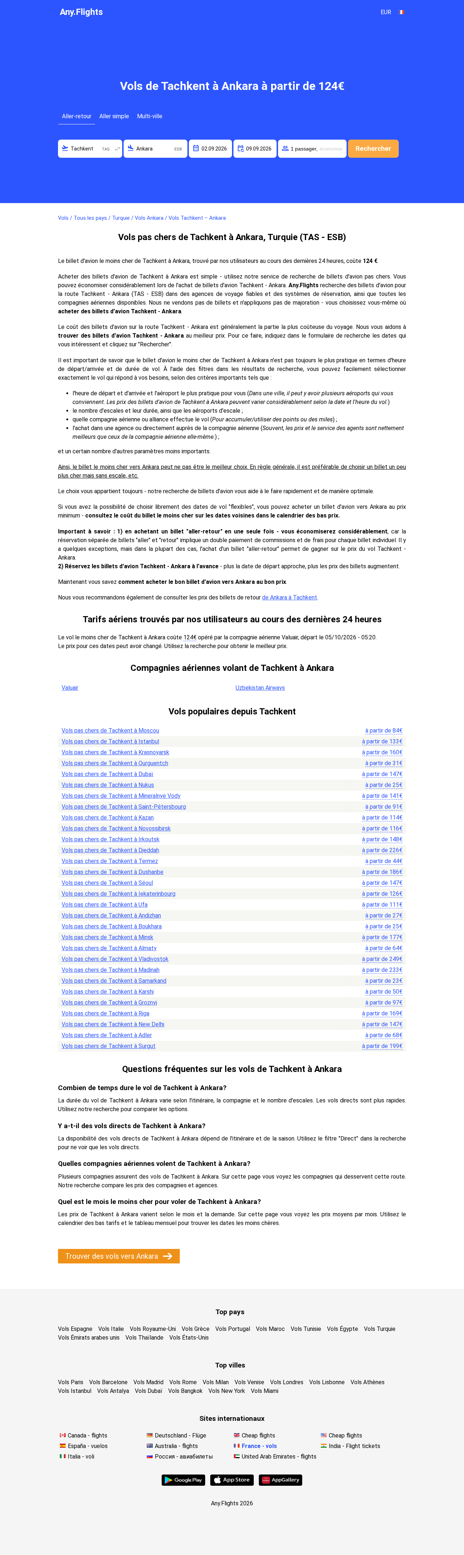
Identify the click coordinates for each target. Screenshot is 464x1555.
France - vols (259, 1446)
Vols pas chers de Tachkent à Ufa (105, 904)
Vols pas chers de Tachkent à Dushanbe (112, 872)
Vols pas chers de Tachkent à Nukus (108, 784)
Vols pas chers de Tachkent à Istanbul (110, 741)
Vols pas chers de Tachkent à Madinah (111, 969)
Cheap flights (258, 1435)
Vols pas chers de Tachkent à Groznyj (109, 1002)
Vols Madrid (148, 1382)
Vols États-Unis (189, 1337)
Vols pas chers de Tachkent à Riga (105, 1013)
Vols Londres (286, 1382)
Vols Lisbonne (327, 1382)
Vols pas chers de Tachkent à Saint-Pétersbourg (124, 806)
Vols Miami (264, 1390)
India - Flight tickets (354, 1446)
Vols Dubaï (148, 1390)
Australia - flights (176, 1446)
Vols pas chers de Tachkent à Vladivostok (115, 959)
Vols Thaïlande (144, 1337)
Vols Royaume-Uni (153, 1328)
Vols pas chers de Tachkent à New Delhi (113, 1024)
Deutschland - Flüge (180, 1435)
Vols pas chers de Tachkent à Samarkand (114, 980)
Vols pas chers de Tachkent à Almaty (109, 948)
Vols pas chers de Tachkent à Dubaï (107, 774)
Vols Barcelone (108, 1382)
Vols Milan (216, 1382)
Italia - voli (81, 1456)
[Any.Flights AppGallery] (280, 1483)
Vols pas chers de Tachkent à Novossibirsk (116, 828)
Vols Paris (70, 1382)
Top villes (230, 1365)
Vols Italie (111, 1328)
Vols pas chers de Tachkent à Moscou (110, 730)
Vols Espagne (75, 1328)
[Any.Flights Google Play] (183, 1483)
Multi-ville (149, 116)
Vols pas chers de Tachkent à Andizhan (111, 915)
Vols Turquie (379, 1328)
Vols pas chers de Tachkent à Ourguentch (115, 763)
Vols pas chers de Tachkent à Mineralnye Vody (121, 795)
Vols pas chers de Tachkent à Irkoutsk (111, 839)
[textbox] (90, 149)
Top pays (229, 1312)
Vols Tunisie (306, 1328)
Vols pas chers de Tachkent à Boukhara (112, 926)
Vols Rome (183, 1382)
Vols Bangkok (185, 1390)
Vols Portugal (232, 1328)
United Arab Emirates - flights (279, 1456)
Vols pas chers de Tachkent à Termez (110, 861)
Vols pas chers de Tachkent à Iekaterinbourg (118, 893)
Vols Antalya (113, 1390)
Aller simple (114, 116)
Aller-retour (76, 116)
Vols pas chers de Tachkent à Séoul (107, 882)
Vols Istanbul (74, 1390)
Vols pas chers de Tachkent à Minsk (107, 937)
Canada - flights (87, 1435)
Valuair (70, 687)
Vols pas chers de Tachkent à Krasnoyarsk (115, 752)
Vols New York (226, 1390)
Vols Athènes (368, 1382)
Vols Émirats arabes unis (89, 1337)
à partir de (383, 730)
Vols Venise (249, 1382)
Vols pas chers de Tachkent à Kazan (108, 817)
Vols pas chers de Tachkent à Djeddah (110, 850)
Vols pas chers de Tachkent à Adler (107, 1035)
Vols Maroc (270, 1328)
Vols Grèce (196, 1328)
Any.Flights (81, 12)
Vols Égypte (342, 1328)
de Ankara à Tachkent (289, 597)
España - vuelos (88, 1446)
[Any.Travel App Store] (232, 1483)
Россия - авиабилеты (184, 1456)
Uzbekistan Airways (260, 687)
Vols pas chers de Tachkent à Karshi (108, 991)
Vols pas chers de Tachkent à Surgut (109, 1046)
